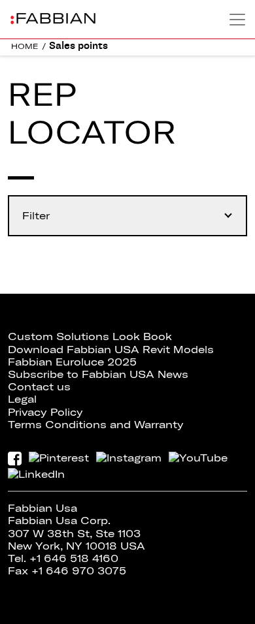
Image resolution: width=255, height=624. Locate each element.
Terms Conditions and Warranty (96, 424)
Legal (22, 398)
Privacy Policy (45, 411)
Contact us (39, 386)
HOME (25, 46)
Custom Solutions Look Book (90, 336)
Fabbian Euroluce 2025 (72, 361)
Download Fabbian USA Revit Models (111, 349)
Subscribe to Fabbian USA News (98, 374)
